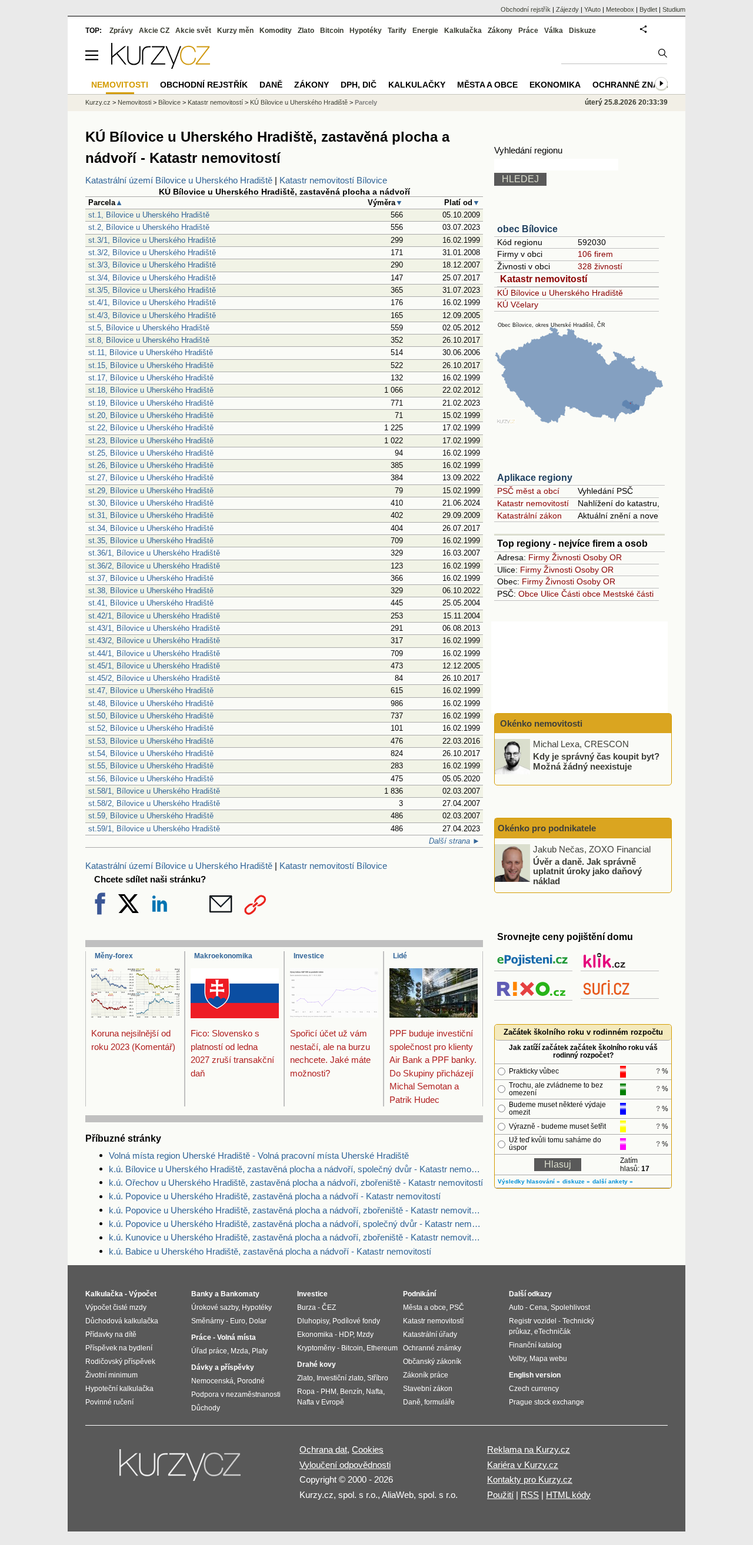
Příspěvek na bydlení (118, 1348)
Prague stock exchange (546, 1402)
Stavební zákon (427, 1389)
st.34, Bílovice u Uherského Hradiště (151, 528)
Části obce (581, 593)
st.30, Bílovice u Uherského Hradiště (151, 503)
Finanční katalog (535, 1345)
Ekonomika (555, 84)
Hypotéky (365, 30)
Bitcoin (332, 30)
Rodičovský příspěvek (120, 1361)
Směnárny (207, 1321)
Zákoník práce (425, 1375)
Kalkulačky (416, 84)
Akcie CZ (154, 30)
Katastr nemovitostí (543, 279)
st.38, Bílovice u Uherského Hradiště (151, 590)
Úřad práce (209, 1351)
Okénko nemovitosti (540, 723)
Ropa (306, 1391)
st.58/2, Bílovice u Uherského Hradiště (154, 803)
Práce (528, 30)
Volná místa (236, 1337)
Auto (516, 1307)
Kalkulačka (463, 30)
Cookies (368, 1449)
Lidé (400, 956)
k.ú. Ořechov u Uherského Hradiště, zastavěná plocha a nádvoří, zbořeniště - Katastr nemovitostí (296, 1183)
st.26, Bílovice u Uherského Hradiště (151, 465)
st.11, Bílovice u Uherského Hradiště (150, 352)
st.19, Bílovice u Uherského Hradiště (151, 403)
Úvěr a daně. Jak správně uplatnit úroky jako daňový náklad (587, 870)
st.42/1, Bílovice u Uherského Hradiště (154, 615)
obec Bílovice (527, 229)
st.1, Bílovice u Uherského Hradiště (148, 214)
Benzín (351, 1391)
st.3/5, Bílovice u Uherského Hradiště (152, 290)
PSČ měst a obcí (528, 491)
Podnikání (419, 1294)
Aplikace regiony (534, 478)
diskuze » (576, 1181)
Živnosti (566, 557)
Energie (425, 30)
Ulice (550, 593)
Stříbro (377, 1378)
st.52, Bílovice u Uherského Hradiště (151, 728)
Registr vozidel (533, 1321)
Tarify (397, 30)
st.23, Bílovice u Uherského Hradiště (151, 440)
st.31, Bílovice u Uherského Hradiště (151, 515)
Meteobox (620, 9)
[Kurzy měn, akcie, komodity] (181, 1469)
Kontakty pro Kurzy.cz (529, 1479)
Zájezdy (567, 9)
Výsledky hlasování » (529, 1181)
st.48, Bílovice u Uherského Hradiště (151, 703)
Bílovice (169, 102)
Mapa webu (548, 1359)
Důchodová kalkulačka (121, 1321)
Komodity (275, 30)
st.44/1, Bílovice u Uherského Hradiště (154, 653)
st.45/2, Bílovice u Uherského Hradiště (154, 678)
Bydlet (648, 9)
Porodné (251, 1381)
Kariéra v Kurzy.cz (522, 1465)
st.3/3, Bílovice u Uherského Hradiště (152, 264)
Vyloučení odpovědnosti (345, 1465)
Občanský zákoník (432, 1361)
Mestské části (628, 593)
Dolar (257, 1321)
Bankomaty (240, 1294)
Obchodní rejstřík (526, 9)
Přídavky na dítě (110, 1334)
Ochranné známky (634, 84)
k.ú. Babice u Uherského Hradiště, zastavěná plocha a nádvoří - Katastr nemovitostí (270, 1251)
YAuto (592, 9)
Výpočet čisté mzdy (115, 1307)
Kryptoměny (316, 1348)
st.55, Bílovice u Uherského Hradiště (151, 765)
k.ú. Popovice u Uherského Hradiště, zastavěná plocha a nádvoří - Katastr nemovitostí (275, 1196)
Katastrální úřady (430, 1334)
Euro (237, 1321)
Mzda (239, 1351)
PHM (328, 1391)
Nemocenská (212, 1381)
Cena (538, 1307)
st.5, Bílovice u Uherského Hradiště (148, 327)
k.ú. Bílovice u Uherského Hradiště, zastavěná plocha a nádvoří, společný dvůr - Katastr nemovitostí (296, 1169)
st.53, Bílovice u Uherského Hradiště (151, 741)
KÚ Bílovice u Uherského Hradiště (560, 292)
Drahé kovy (316, 1364)
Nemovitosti (134, 102)
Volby (517, 1359)
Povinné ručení (109, 1402)
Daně (270, 84)
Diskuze (582, 30)
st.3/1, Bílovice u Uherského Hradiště (152, 240)
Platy (260, 1351)
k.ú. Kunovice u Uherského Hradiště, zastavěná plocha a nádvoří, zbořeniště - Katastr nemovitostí (296, 1237)
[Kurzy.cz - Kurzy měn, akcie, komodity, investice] (160, 66)
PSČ (456, 1307)
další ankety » (612, 1181)
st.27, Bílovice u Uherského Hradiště (151, 477)
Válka (553, 30)
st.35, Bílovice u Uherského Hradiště (151, 540)
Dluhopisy (313, 1321)
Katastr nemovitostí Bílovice (333, 180)
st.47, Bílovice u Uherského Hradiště (151, 690)
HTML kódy (568, 1495)
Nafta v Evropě (320, 1402)
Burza (306, 1307)
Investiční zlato (340, 1378)
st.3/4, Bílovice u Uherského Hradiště (152, 277)
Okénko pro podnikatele (547, 828)
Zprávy (121, 30)
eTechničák (552, 1331)
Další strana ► (454, 841)
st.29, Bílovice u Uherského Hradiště (151, 490)
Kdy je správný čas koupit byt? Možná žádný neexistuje (596, 761)
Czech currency (534, 1389)
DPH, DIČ (358, 84)
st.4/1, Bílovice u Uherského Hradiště (152, 302)
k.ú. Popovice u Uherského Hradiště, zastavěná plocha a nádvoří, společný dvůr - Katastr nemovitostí (296, 1224)
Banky (202, 1294)
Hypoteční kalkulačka (119, 1389)
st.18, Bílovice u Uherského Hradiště (151, 390)
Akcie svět (193, 30)
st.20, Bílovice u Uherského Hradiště (151, 415)
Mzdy (365, 1334)
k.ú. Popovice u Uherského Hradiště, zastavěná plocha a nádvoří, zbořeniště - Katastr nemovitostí (296, 1210)
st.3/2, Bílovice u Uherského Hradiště (152, 252)
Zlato (306, 30)
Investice (309, 956)
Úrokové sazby (214, 1307)
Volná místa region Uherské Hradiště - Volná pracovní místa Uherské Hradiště (259, 1156)
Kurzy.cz (98, 102)
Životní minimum (111, 1375)
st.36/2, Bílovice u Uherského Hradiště (154, 565)
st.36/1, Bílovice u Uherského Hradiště (154, 553)
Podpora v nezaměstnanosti (236, 1394)
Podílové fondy (356, 1321)
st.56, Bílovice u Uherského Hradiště (151, 778)
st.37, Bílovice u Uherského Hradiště (151, 578)
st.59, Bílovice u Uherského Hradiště (151, 815)
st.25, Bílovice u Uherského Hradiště (151, 453)
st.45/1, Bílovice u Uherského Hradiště (154, 665)
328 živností (600, 266)
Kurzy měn (235, 30)
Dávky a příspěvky (222, 1367)
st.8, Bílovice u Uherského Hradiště (148, 340)
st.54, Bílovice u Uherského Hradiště (151, 753)
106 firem (595, 254)
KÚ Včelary (517, 304)
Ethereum (382, 1348)
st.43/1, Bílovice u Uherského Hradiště (154, 628)
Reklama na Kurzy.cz (528, 1449)
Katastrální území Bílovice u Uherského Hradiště (178, 180)
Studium (673, 9)
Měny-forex (114, 956)
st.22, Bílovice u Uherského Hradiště (151, 427)
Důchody (205, 1408)
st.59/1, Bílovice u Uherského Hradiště (154, 828)
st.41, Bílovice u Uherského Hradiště (151, 602)
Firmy (538, 557)
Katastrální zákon (529, 515)
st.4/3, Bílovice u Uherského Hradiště (152, 315)
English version (535, 1375)
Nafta (374, 1391)
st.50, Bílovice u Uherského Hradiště (151, 715)
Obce (528, 593)
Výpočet (142, 1294)
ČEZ (329, 1307)
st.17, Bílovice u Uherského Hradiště (151, 377)
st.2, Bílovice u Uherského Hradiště (148, 227)
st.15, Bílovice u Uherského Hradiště (151, 365)
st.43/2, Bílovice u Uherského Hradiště (154, 640)
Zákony (500, 30)
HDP (346, 1334)
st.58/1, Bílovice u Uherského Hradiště (154, 791)
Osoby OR (602, 557)
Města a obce (487, 84)
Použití (500, 1495)
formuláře (439, 1402)
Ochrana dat (323, 1449)
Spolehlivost (570, 1307)
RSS (530, 1495)
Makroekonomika (223, 956)
